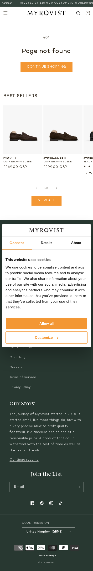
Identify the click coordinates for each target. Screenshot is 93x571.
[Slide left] (36, 188)
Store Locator (21, 347)
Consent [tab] (17, 243)
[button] (5, 13)
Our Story (18, 357)
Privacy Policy (20, 387)
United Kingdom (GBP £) (44, 531)
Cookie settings (46, 555)
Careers (16, 367)
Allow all (46, 323)
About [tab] (76, 243)
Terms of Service (23, 377)
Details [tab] (46, 243)
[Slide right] (56, 188)
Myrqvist (50, 563)
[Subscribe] (78, 487)
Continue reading (24, 460)
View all (46, 201)
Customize (44, 337)
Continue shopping (46, 67)
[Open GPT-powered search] (78, 13)
